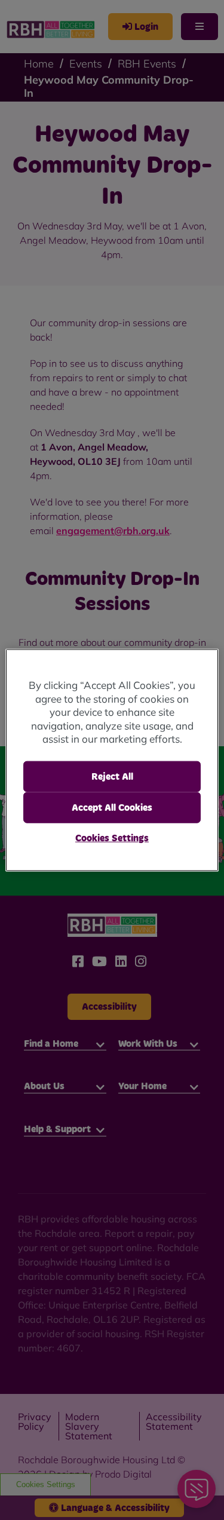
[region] (111, 760)
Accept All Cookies (112, 808)
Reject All (112, 776)
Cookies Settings (112, 838)
